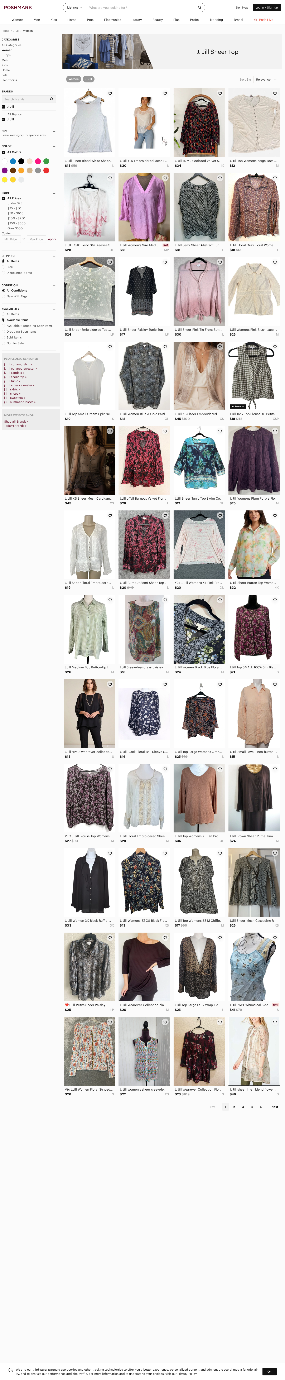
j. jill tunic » (12, 381)
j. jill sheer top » (15, 377)
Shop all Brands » (16, 421)
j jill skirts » (12, 389)
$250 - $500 (17, 223)
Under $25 (15, 203)
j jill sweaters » (14, 398)
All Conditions (17, 290)
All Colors (14, 152)
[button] (75, 7)
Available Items (17, 320)
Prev (211, 1107)
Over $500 (15, 228)
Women (28, 31)
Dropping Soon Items (22, 331)
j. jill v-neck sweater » (19, 385)
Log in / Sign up (267, 7)
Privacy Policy (187, 1374)
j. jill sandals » (14, 373)
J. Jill (16, 31)
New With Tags (17, 296)
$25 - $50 (14, 208)
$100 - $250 (16, 218)
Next (274, 1107)
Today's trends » (15, 426)
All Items (13, 261)
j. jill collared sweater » (20, 368)
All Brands (14, 114)
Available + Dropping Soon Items (30, 326)
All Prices (14, 198)
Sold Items (14, 337)
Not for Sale (15, 343)
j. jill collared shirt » (18, 364)
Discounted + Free (19, 273)
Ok (269, 1372)
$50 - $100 (16, 213)
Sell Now (242, 7)
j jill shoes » (12, 393)
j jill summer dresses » (20, 402)
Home (6, 31)
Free (10, 267)
